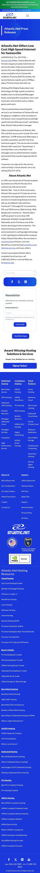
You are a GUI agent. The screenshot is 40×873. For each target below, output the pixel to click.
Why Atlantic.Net (8, 480)
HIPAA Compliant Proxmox (11, 846)
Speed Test (25, 497)
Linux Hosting (6, 605)
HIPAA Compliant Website (11, 819)
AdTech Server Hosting (18, 443)
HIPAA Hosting (18, 390)
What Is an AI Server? (9, 744)
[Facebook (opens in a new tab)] (9, 859)
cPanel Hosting (7, 615)
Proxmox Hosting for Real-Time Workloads (17, 631)
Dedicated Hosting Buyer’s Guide (14, 671)
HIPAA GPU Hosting (19, 425)
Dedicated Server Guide (10, 676)
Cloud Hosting (31, 390)
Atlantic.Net (6, 60)
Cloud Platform (32, 382)
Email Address (11, 308)
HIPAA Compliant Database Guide (14, 808)
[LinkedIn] (25, 282)
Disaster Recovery (4, 412)
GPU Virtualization (8, 739)
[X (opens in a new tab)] (15, 859)
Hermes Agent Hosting (31, 464)
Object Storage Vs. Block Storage (13, 681)
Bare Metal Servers (5, 390)
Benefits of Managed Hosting (12, 589)
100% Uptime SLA (28, 480)
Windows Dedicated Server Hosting (15, 773)
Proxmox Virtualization (10, 637)
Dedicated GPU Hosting (6, 404)
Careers (4, 502)
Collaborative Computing (33, 447)
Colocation (5, 437)
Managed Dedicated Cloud (5, 421)
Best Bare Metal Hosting (10, 694)
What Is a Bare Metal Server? (12, 721)
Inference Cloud (31, 398)
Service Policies (27, 507)
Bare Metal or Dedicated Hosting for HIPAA (18, 715)
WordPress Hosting (8, 599)
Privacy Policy (26, 513)
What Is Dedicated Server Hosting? (14, 762)
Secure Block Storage (33, 438)
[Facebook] (12, 282)
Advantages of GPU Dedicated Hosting (16, 767)
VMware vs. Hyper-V (9, 594)
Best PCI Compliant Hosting (12, 785)
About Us (5, 475)
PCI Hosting (19, 405)
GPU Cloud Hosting (32, 406)
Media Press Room (8, 497)
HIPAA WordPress (19, 398)
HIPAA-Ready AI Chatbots (11, 733)
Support (24, 475)
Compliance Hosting (20, 382)
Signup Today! (20, 365)
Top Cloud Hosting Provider (12, 583)
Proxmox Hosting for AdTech (12, 626)
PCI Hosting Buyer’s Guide (11, 655)
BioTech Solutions (18, 417)
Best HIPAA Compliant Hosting (13, 803)
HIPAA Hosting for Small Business (14, 835)
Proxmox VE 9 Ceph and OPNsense (14, 642)
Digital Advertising (19, 433)
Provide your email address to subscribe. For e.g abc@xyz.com (20, 318)
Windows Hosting (8, 610)
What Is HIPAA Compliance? (12, 830)
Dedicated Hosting (5, 382)
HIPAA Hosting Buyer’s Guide (12, 665)
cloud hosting (7, 241)
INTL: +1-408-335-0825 (24, 10)
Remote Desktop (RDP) (10, 621)
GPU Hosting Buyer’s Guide (12, 660)
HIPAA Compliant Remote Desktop (14, 814)
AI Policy (24, 518)
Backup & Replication (32, 430)
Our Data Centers (8, 491)
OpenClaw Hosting (32, 455)
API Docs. (25, 491)
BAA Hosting (20, 411)
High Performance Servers (6, 445)
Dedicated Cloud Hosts (33, 414)
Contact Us (5, 507)
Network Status (27, 486)
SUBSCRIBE (20, 324)
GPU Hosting (6, 397)
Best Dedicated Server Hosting (13, 756)
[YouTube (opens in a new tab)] (29, 859)
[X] (19, 282)
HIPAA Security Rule (9, 824)
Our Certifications (8, 486)
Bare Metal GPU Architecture (12, 705)
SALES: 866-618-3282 (8, 10)
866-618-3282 (15, 864)
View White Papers (20, 336)
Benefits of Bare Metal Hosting (13, 710)
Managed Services (5, 430)
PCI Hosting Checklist (9, 790)
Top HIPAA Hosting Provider (12, 840)
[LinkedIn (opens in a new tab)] (22, 859)
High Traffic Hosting (9, 699)
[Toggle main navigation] (27, 15)
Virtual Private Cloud (33, 422)
